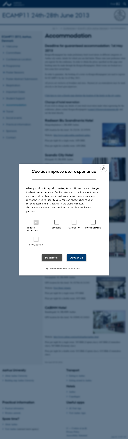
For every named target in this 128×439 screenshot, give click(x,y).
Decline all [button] (51, 257)
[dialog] (64, 219)
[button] (64, 269)
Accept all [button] (76, 257)
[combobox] (103, 168)
